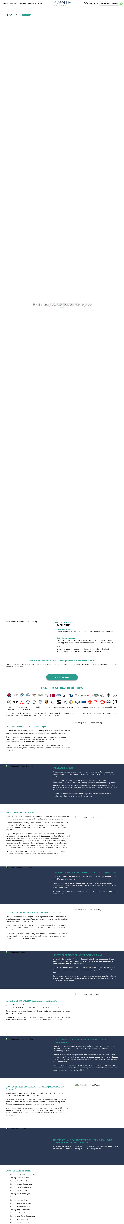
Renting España (15, 15)
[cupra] (34, 695)
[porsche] (46, 702)
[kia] (90, 695)
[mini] (15, 702)
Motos (40, 3)
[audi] (15, 695)
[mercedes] (9, 702)
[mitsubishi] (21, 702)
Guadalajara (26, 15)
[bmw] (21, 695)
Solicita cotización (109, 3)
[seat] (59, 702)
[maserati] (108, 695)
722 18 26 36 (93, 4)
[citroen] (28, 695)
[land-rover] (96, 695)
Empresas (13, 3)
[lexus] (102, 695)
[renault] (52, 702)
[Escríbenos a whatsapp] (121, 3)
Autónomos (22, 3)
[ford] (59, 695)
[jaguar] (77, 695)
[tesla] (96, 702)
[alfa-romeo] (9, 695)
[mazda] (114, 695)
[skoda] (65, 702)
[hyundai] (71, 695)
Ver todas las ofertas (62, 677)
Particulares (32, 3)
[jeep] (83, 695)
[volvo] (114, 702)
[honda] (65, 695)
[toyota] (102, 702)
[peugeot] (40, 702)
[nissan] (28, 702)
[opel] (34, 702)
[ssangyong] (77, 702)
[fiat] (52, 695)
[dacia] (40, 695)
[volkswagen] (108, 702)
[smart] (71, 702)
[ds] (46, 695)
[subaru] (83, 702)
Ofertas (5, 3)
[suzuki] (90, 702)
